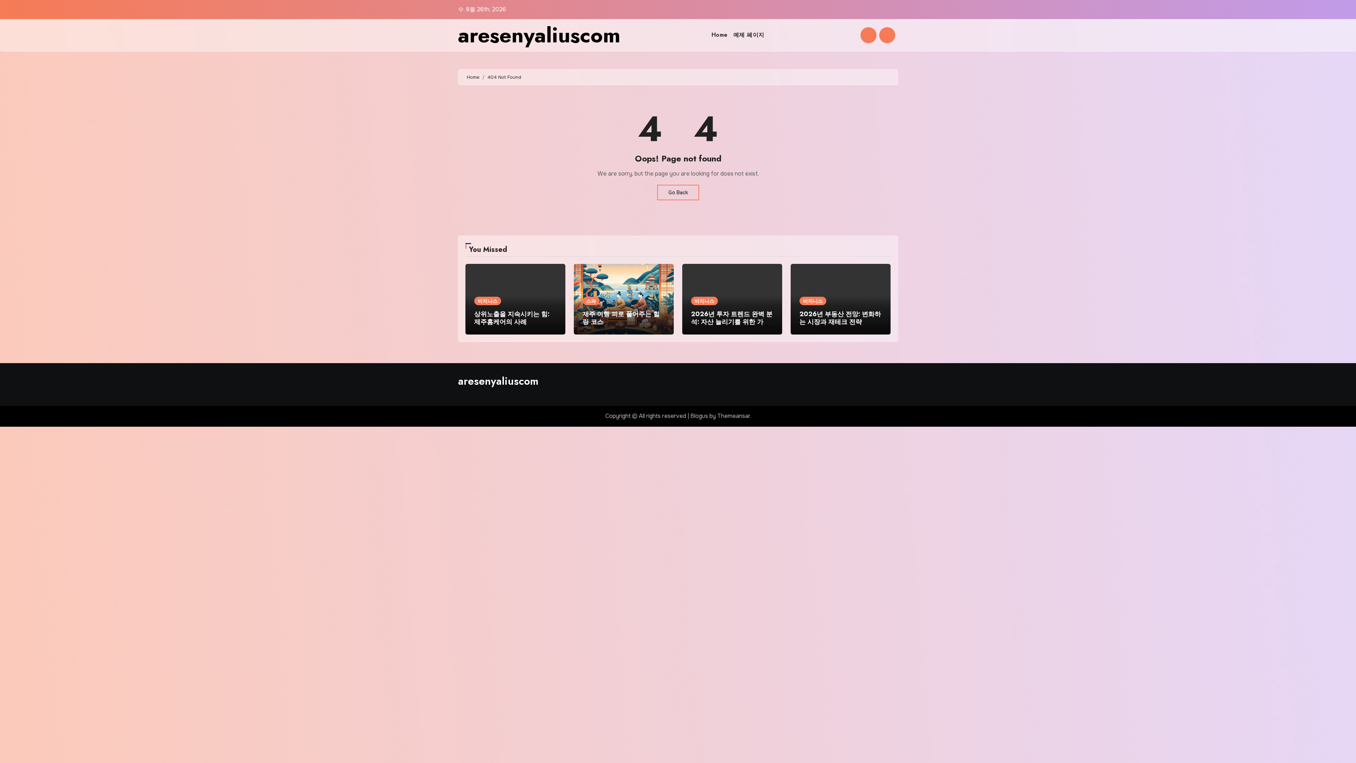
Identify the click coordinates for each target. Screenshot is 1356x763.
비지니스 (488, 301)
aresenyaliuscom (539, 35)
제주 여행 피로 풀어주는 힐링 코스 (621, 317)
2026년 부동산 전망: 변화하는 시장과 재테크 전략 (840, 317)
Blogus (699, 416)
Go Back (678, 192)
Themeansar (733, 416)
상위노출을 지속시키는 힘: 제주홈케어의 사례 (511, 317)
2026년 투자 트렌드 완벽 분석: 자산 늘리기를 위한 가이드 (732, 321)
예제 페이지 (749, 35)
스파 (591, 301)
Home (720, 35)
